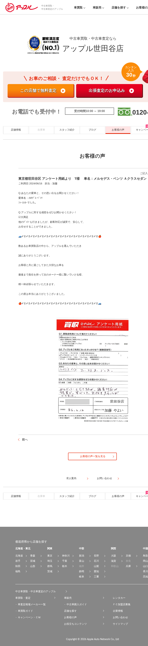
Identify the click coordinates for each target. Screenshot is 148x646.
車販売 (68, 597)
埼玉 (49, 560)
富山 (81, 560)
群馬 (49, 566)
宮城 (32, 560)
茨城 (49, 571)
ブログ (92, 129)
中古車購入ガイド (77, 604)
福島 (17, 571)
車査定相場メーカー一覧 (32, 604)
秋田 (17, 566)
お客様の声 (118, 129)
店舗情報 (16, 129)
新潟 (81, 555)
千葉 (64, 560)
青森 (32, 555)
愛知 (96, 571)
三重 (96, 576)
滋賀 (113, 560)
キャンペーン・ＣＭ (29, 617)
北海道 (19, 555)
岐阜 (81, 576)
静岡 (81, 571)
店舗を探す (70, 610)
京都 (128, 555)
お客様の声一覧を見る (92, 456)
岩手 (17, 560)
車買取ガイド (25, 610)
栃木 (64, 566)
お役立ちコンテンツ (75, 623)
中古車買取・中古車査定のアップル (35, 591)
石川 (96, 560)
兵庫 (128, 566)
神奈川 (66, 555)
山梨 (96, 566)
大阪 (113, 555)
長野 (96, 555)
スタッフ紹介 (67, 129)
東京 (49, 555)
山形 (32, 566)
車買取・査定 (23, 597)
